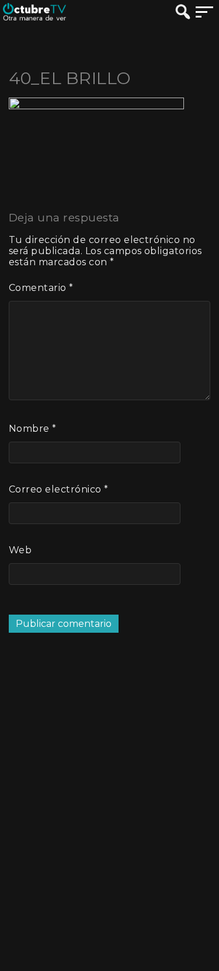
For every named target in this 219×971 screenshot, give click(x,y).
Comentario (41, 287)
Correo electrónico (59, 489)
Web (20, 550)
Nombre (33, 428)
